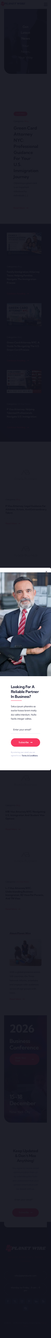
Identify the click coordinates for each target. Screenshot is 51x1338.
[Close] (46, 571)
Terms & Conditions (30, 755)
